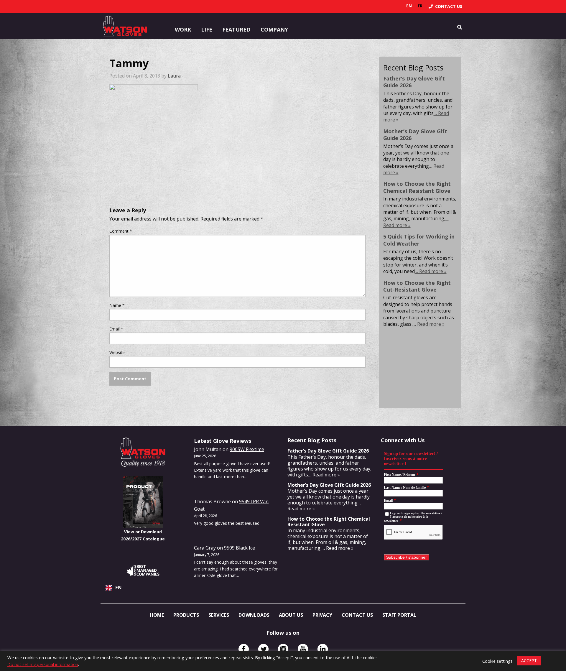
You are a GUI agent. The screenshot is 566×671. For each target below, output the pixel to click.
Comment (120, 231)
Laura (174, 76)
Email (116, 329)
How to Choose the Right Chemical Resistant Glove (417, 187)
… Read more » (431, 271)
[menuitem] (445, 6)
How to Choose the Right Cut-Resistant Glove (417, 286)
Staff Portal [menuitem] (399, 615)
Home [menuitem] (157, 615)
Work (183, 29)
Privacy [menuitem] (322, 615)
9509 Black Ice (239, 548)
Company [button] (274, 29)
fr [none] (420, 6)
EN (118, 588)
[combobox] (143, 587)
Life (206, 29)
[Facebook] (244, 649)
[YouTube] (303, 649)
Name (117, 305)
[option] (420, 6)
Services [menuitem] (218, 615)
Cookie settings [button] (497, 661)
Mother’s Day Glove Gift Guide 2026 (415, 135)
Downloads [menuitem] (253, 615)
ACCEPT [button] (529, 660)
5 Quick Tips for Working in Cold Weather (419, 240)
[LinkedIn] (323, 649)
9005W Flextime (247, 449)
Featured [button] (236, 29)
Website (117, 352)
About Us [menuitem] (291, 615)
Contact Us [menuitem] (357, 615)
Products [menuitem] (186, 615)
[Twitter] (263, 649)
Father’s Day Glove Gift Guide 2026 (414, 82)
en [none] (409, 6)
